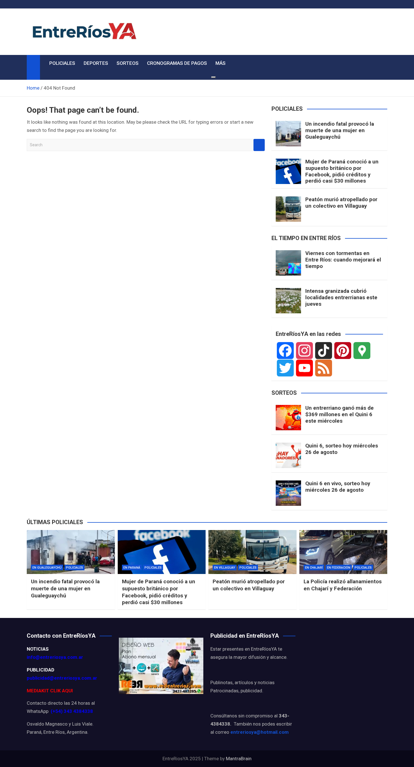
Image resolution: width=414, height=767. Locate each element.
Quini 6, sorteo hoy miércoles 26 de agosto (341, 448)
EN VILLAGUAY (224, 567)
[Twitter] (285, 368)
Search (259, 145)
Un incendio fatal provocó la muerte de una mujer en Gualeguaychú (339, 130)
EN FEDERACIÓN (338, 567)
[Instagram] (304, 350)
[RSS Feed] (323, 368)
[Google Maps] (361, 350)
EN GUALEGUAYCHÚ (47, 567)
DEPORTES (96, 63)
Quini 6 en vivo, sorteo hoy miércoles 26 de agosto (337, 486)
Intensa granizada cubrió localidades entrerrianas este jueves (341, 297)
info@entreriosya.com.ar (55, 657)
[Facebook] (285, 350)
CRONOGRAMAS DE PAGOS (177, 63)
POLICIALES (62, 63)
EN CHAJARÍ (314, 567)
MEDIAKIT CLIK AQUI (50, 690)
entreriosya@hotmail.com (259, 732)
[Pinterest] (342, 350)
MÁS (220, 63)
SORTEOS (128, 63)
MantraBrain (238, 758)
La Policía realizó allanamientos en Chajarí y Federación (343, 585)
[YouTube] (304, 368)
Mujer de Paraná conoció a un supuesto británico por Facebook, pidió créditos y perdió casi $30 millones (342, 171)
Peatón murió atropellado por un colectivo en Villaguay (341, 202)
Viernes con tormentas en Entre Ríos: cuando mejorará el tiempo (343, 259)
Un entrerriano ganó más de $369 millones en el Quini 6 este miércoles (339, 414)
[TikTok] (323, 350)
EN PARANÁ (131, 567)
